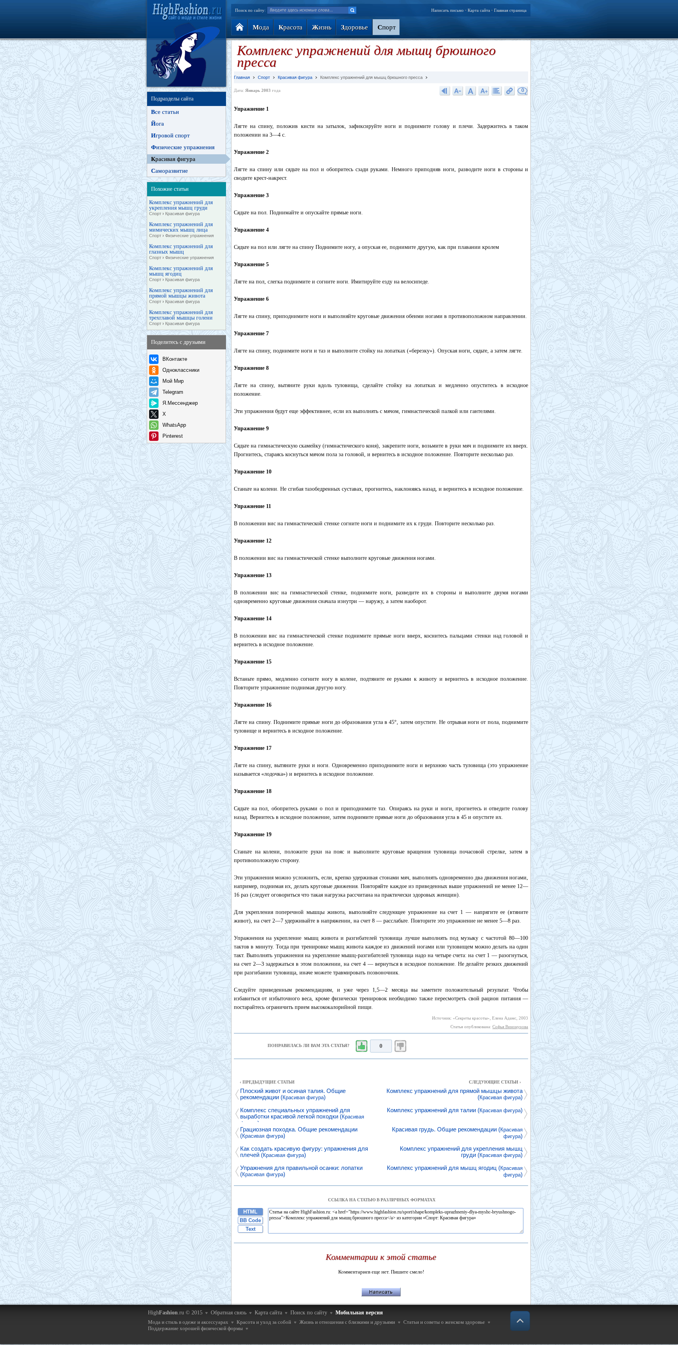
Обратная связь (228, 1313)
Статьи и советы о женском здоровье (444, 1322)
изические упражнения (183, 147)
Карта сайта (479, 10)
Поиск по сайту (308, 1313)
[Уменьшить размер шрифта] (457, 90)
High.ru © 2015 (175, 1313)
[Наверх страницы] (520, 1321)
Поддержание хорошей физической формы (195, 1328)
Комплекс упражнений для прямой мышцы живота (181, 296)
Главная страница (510, 10)
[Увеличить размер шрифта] (483, 90)
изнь (322, 27)
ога (157, 124)
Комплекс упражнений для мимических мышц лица (181, 230)
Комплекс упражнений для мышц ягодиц (181, 274)
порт (386, 27)
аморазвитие (169, 171)
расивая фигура (173, 159)
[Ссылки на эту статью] (509, 90)
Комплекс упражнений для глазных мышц (181, 252)
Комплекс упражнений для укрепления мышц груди (181, 208)
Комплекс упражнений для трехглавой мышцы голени (181, 318)
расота (291, 27)
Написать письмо (447, 10)
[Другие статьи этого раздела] (496, 90)
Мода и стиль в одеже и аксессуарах (188, 1322)
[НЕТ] (400, 1046)
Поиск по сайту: (250, 10)
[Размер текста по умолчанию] (470, 90)
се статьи (165, 112)
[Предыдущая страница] (444, 90)
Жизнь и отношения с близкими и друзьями (347, 1322)
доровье (354, 27)
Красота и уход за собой (264, 1322)
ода (261, 27)
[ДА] (361, 1046)
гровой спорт (170, 135)
